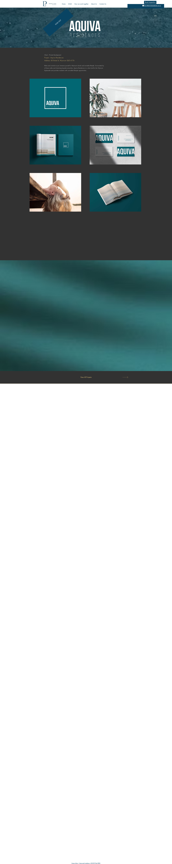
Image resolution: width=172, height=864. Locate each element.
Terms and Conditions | (85, 863)
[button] (150, 2)
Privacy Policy (75, 863)
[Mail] (143, 5)
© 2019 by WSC (95, 863)
